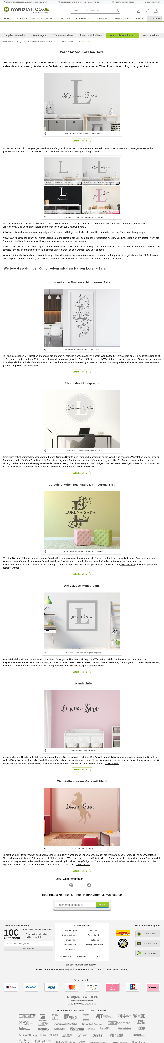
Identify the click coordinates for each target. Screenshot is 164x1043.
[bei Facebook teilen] (83, 885)
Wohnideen (150, 953)
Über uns (94, 930)
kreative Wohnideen (91, 35)
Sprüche (21, 19)
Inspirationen (151, 943)
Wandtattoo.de (8, 41)
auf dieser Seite (116, 148)
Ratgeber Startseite (14, 35)
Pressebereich (94, 935)
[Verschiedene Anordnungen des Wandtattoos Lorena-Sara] (82, 185)
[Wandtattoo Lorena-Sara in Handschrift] (82, 719)
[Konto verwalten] (138, 11)
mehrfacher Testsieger (124, 2)
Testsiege (94, 940)
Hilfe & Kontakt (153, 2)
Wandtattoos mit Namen (37, 41)
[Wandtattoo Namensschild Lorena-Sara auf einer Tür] (82, 318)
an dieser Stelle (127, 565)
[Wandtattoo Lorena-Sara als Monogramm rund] (82, 419)
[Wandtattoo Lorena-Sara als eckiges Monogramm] (82, 621)
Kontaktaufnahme (70, 935)
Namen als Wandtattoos (123, 35)
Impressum (70, 949)
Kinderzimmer (82, 19)
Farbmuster (69, 940)
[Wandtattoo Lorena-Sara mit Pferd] (82, 817)
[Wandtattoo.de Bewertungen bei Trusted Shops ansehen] (123, 947)
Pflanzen (51, 19)
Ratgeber (21, 41)
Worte (35, 19)
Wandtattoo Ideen (63, 35)
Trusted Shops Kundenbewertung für (61, 969)
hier (115, 460)
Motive (64, 19)
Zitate (138, 19)
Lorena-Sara (86, 41)
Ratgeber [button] (154, 19)
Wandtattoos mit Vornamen (62, 41)
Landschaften (121, 19)
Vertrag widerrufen (94, 945)
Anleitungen (39, 35)
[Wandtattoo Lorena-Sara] (82, 102)
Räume (6, 19)
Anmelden (29, 948)
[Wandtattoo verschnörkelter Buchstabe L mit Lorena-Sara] (82, 520)
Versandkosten (69, 945)
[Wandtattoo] (26, 9)
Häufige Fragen (70, 930)
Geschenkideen (151, 35)
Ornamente (102, 19)
